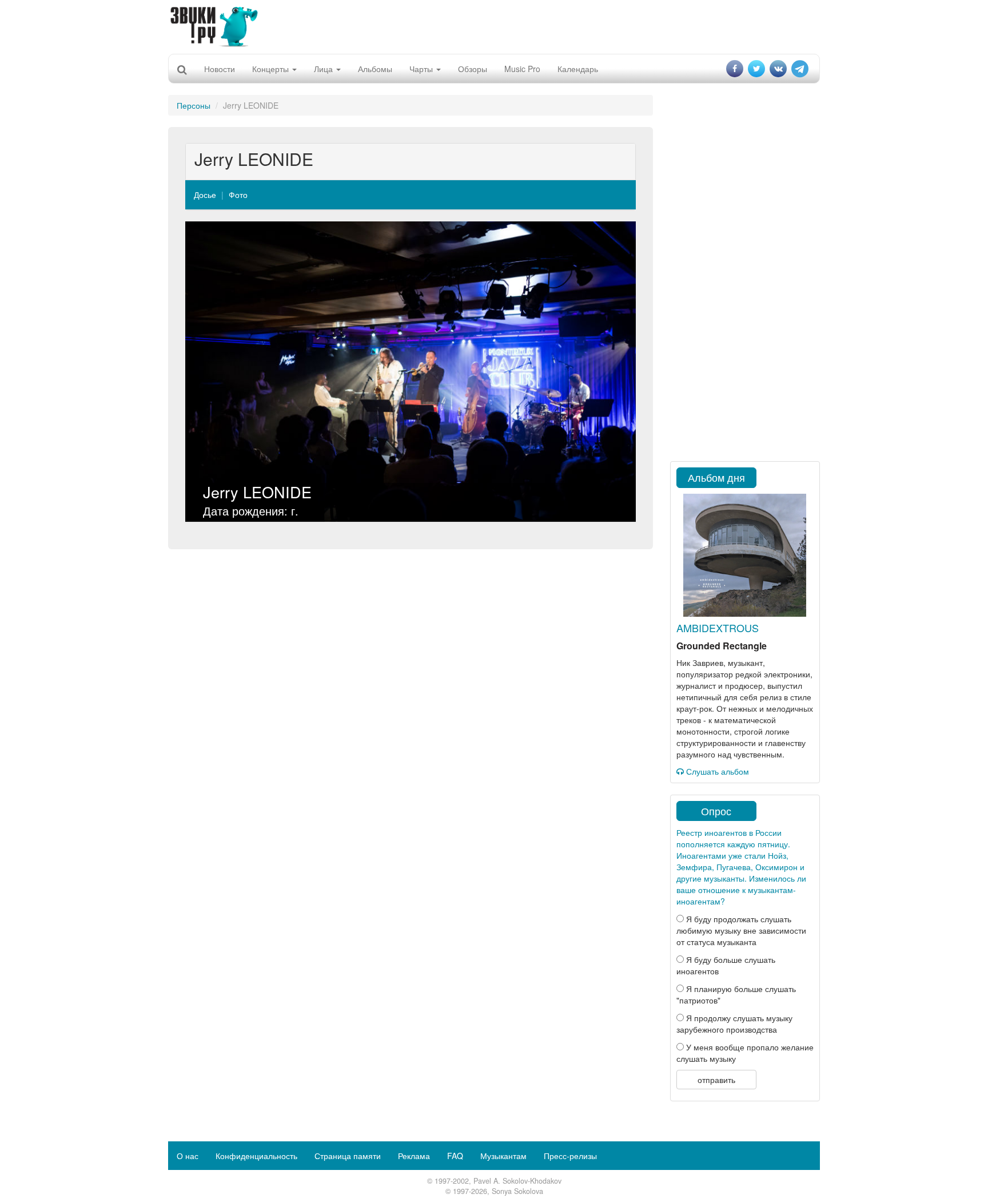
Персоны (193, 105)
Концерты (271, 68)
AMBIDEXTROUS (717, 627)
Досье (205, 194)
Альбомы (375, 68)
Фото (238, 194)
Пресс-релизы (570, 1155)
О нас (187, 1155)
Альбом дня (716, 477)
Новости (219, 68)
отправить (716, 1079)
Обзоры (472, 68)
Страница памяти (347, 1155)
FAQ (455, 1155)
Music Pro (522, 68)
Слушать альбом (716, 771)
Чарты (422, 68)
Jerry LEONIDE (257, 492)
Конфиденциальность (256, 1155)
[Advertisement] (494, 25)
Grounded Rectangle (721, 645)
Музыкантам (503, 1155)
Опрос (716, 810)
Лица (324, 68)
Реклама (414, 1155)
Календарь (577, 68)
